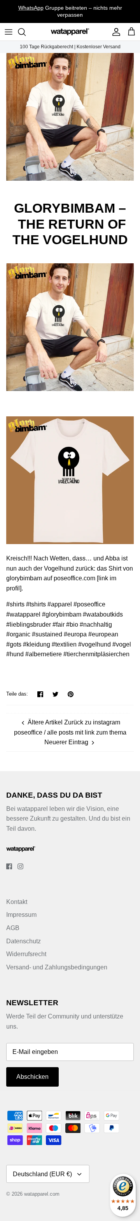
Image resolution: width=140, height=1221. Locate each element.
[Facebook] (9, 866)
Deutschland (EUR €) (42, 1174)
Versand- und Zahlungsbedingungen (56, 967)
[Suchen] (25, 32)
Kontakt (16, 902)
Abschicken (32, 1076)
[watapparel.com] (70, 32)
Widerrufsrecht (26, 954)
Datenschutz (23, 941)
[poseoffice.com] (70, 389)
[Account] (114, 32)
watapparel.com (42, 1194)
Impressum (21, 914)
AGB (12, 928)
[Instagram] (20, 866)
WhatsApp (31, 8)
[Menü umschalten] (8, 32)
